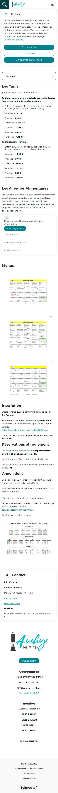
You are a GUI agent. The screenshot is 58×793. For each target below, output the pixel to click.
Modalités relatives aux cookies (29, 769)
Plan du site (29, 773)
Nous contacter (12, 603)
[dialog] (29, 37)
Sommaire (10, 76)
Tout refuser (29, 53)
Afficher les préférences (29, 60)
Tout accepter (29, 47)
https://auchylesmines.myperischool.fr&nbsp (24, 430)
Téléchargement (15, 228)
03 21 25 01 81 (11, 598)
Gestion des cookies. (14, 39)
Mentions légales (29, 764)
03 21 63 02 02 (31, 693)
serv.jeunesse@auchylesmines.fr (18, 510)
